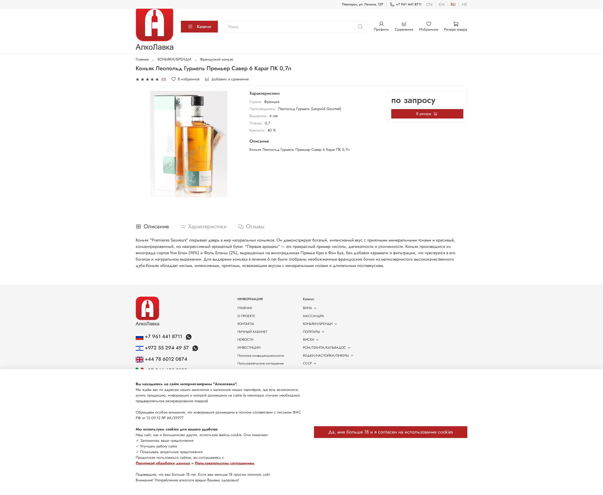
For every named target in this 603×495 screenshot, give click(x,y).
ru (453, 4)
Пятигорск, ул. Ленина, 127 (362, 4)
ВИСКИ (308, 339)
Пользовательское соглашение (260, 363)
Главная (142, 59)
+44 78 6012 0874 (165, 359)
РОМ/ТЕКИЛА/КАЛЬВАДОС (324, 347)
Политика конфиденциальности (260, 355)
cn (429, 4)
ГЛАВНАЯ (244, 308)
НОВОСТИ (245, 339)
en (441, 4)
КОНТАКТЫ (245, 323)
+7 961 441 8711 (409, 4)
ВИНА (307, 308)
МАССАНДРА (313, 316)
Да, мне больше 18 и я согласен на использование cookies (390, 432)
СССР (307, 363)
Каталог (204, 27)
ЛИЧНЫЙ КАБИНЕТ (252, 331)
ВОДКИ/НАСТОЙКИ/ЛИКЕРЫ (326, 355)
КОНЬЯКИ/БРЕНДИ (174, 59)
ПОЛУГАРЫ (311, 331)
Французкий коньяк (216, 59)
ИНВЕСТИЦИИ (249, 347)
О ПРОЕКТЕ (246, 316)
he (464, 4)
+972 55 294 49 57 (166, 347)
